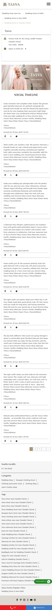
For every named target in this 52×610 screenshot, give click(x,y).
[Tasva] (11, 4)
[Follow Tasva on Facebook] (17, 600)
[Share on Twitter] (10, 136)
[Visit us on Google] (28, 600)
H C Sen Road (7, 468)
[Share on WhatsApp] (16, 136)
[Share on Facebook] (5, 136)
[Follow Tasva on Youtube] (31, 600)
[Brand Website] (35, 600)
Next (44, 449)
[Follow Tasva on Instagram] (24, 600)
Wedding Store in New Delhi (13, 591)
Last (48, 449)
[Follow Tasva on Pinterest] (20, 600)
